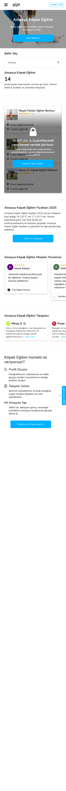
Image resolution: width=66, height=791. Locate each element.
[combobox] (33, 63)
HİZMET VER (56, 4)
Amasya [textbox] (12, 62)
